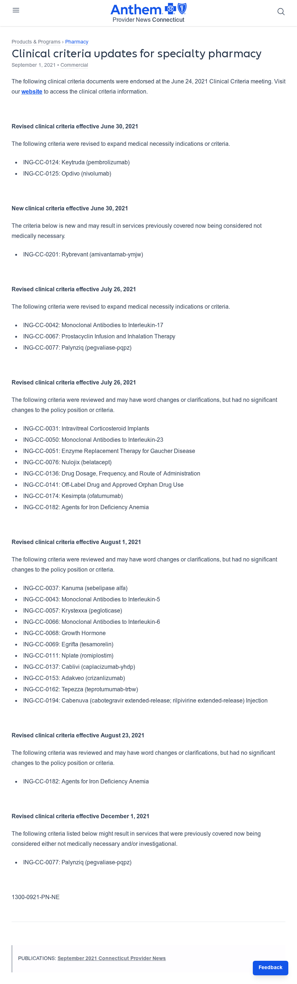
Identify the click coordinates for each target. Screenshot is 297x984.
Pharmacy (76, 42)
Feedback (271, 968)
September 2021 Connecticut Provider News (112, 959)
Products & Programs (36, 42)
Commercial (74, 65)
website (31, 92)
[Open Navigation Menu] (16, 10)
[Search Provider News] (281, 11)
